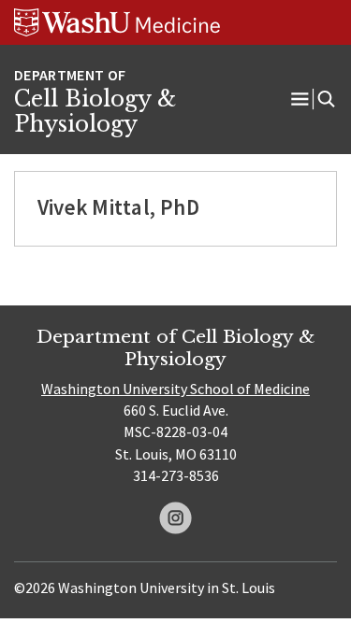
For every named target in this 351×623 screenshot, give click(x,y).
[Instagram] (175, 518)
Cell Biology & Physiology (95, 112)
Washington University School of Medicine (175, 388)
